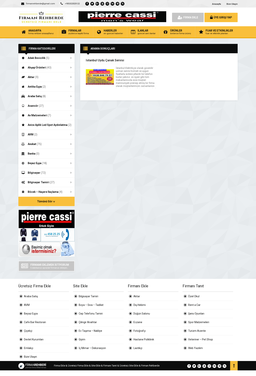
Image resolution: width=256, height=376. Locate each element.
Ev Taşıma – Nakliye (90, 330)
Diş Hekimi (139, 304)
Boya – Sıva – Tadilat (91, 304)
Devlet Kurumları (33, 339)
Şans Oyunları (196, 313)
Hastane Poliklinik (143, 339)
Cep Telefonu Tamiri (91, 313)
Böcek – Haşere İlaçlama (45, 191)
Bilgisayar (37, 172)
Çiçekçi (28, 330)
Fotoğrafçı (139, 330)
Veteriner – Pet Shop (200, 339)
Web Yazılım (195, 348)
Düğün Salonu (141, 313)
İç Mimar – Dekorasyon (92, 348)
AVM (32, 134)
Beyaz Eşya (37, 163)
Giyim (82, 339)
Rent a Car (194, 304)
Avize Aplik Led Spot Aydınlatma (49, 124)
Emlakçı (28, 348)
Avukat (35, 144)
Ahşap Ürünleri (39, 67)
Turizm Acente (197, 330)
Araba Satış (37, 96)
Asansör (36, 105)
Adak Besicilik (38, 57)
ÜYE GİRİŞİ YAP (223, 17)
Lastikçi (137, 348)
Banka (33, 153)
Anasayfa (216, 4)
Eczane (137, 322)
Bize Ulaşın (232, 4)
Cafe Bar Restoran (35, 322)
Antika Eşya (37, 86)
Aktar (33, 77)
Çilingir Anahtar (88, 322)
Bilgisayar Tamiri (41, 182)
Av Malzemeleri (39, 115)
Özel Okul (193, 296)
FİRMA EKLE (190, 17)
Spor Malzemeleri (198, 322)
